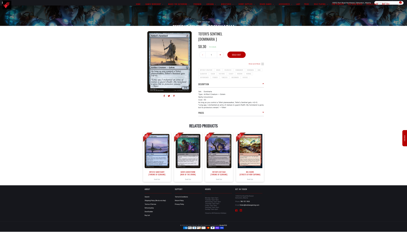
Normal (248, 73)
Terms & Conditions (181, 197)
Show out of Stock (254, 64)
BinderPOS (223, 225)
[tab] (231, 85)
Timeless (224, 77)
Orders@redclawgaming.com (249, 205)
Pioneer (215, 77)
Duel (259, 70)
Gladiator (203, 73)
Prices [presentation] (201, 112)
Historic (222, 73)
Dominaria (250, 70)
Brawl (218, 70)
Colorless (227, 70)
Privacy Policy (179, 204)
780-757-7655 (245, 201)
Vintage (245, 77)
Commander (239, 70)
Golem (213, 73)
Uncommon (235, 77)
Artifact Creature (206, 70)
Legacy (231, 73)
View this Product (158, 157)
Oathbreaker (204, 77)
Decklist (405, 138)
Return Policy (179, 200)
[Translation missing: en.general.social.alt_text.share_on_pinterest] (174, 96)
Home (199, 22)
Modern (239, 73)
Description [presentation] (203, 84)
